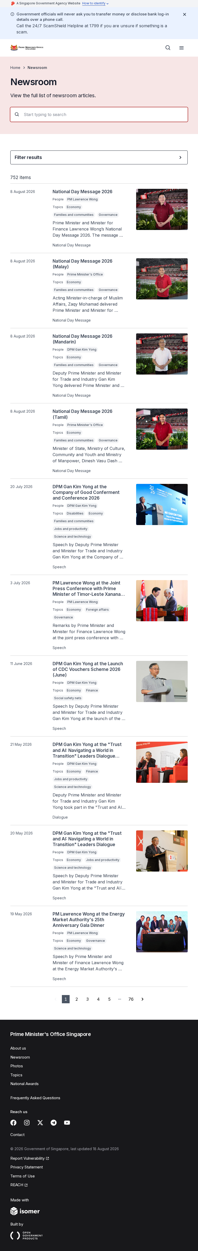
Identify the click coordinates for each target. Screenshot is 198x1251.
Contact (17, 1134)
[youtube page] (67, 1123)
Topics (16, 1074)
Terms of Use (22, 1176)
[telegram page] (54, 1123)
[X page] (40, 1123)
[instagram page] (27, 1123)
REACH (16, 1184)
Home (15, 67)
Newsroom (20, 1057)
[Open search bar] (168, 48)
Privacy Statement (26, 1167)
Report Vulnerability (27, 1158)
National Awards (24, 1083)
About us (18, 1048)
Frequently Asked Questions (35, 1097)
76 (131, 999)
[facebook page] (13, 1123)
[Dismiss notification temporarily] (184, 14)
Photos (16, 1065)
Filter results (28, 157)
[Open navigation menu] (181, 48)
